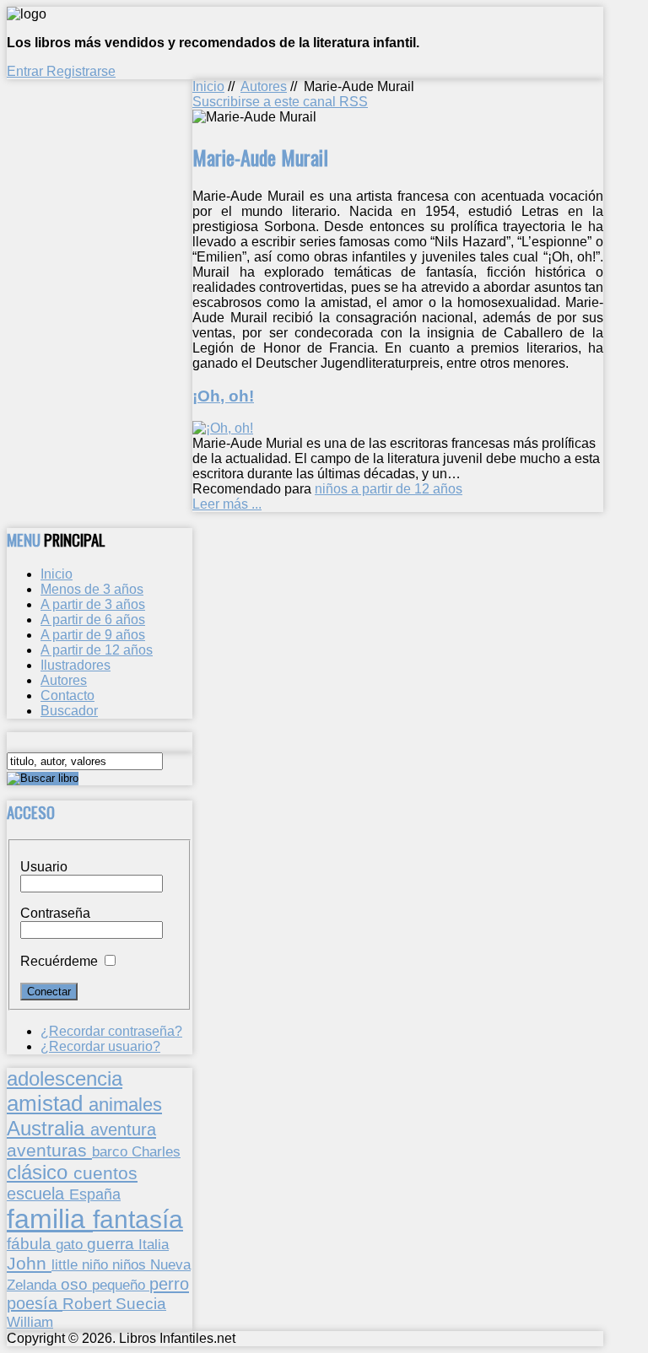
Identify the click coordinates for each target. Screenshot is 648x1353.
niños (131, 1264)
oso (76, 1284)
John (29, 1263)
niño (97, 1265)
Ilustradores (75, 665)
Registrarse (81, 71)
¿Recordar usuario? (100, 1046)
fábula (31, 1244)
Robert (89, 1304)
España (95, 1194)
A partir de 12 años (96, 650)
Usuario (44, 867)
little (66, 1265)
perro (169, 1283)
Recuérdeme (59, 961)
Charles (156, 1152)
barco (112, 1151)
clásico (40, 1172)
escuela (38, 1193)
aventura (123, 1129)
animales (125, 1104)
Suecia (141, 1303)
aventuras (49, 1150)
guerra (112, 1244)
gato (71, 1244)
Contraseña (55, 913)
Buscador (69, 710)
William (30, 1321)
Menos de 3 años (91, 589)
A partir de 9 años (92, 635)
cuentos (105, 1173)
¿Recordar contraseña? (111, 1031)
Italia (153, 1244)
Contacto (67, 695)
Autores (263, 86)
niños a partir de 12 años (388, 489)
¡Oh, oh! (223, 396)
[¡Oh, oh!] (222, 428)
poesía (34, 1303)
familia (50, 1219)
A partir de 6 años (92, 619)
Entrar (26, 71)
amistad (48, 1103)
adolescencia (64, 1079)
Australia (48, 1128)
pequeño (120, 1284)
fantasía (138, 1219)
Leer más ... (227, 504)
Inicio (208, 86)
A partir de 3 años (92, 604)
